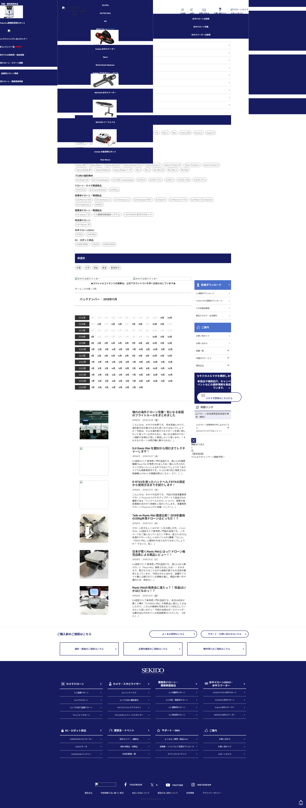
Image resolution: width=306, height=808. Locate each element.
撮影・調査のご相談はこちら (89, 648)
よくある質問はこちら (173, 634)
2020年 (82, 349)
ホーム (78, 288)
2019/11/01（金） (150, 595)
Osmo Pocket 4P (172, 165)
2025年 (82, 381)
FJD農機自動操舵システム (107, 214)
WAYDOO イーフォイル (105, 122)
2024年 (82, 374)
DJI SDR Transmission (123, 179)
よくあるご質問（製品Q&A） (177, 739)
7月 (133, 324)
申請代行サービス (203, 358)
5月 (120, 324)
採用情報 (190, 793)
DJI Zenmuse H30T (143, 199)
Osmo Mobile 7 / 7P (123, 170)
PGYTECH (81, 189)
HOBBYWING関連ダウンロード (209, 301)
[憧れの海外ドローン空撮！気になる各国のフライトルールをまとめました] (94, 437)
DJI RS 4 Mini (184, 179)
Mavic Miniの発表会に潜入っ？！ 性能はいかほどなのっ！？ (159, 589)
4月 (113, 324)
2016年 (82, 324)
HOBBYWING (82, 244)
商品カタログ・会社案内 (206, 315)
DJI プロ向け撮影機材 (129, 700)
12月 (170, 317)
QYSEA (79, 234)
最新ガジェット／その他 (87, 105)
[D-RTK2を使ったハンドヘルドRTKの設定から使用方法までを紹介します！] (94, 507)
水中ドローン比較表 (200, 19)
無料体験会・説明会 (129, 746)
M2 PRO (105, 5)
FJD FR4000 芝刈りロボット (138, 214)
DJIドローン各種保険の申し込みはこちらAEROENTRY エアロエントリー (212, 427)
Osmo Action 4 (153, 165)
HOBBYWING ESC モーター (81, 739)
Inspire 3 (211, 132)
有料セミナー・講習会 (129, 739)
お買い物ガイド (202, 336)
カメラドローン (75, 683)
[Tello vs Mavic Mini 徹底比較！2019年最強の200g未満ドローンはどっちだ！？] (94, 541)
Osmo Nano (95, 165)
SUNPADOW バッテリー (81, 754)
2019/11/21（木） (150, 523)
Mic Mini (184, 170)
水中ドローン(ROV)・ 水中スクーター (221, 684)
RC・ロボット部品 (75, 730)
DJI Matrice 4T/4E (178, 199)
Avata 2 (198, 132)
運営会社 (200, 365)
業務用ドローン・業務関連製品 (168, 684)
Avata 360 (185, 132)
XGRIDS (98, 204)
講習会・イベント (124, 730)
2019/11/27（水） (151, 456)
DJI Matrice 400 (83, 199)
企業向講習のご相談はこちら (153, 648)
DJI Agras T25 (83, 214)
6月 (127, 343)
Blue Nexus (105, 159)
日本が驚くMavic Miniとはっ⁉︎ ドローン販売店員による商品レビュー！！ (158, 553)
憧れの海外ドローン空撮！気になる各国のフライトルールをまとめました (158, 413)
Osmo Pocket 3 (211, 165)
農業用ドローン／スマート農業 (89, 67)
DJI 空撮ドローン (81, 692)
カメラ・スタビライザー (87, 75)
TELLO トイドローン (81, 715)
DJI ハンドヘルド (129, 692)
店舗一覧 (200, 351)
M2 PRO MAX (105, 13)
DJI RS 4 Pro (156, 179)
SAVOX (95, 244)
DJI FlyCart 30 (83, 224)
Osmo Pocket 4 (192, 165)
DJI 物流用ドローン (177, 715)
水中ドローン (105, 29)
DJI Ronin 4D (82, 179)
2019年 (87, 288)
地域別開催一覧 (129, 754)
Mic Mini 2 (172, 170)
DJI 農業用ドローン (177, 707)
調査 (96, 267)
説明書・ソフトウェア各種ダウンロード (177, 746)
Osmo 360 (81, 165)
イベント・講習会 (84, 97)
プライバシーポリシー (212, 793)
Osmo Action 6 (113, 165)
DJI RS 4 (170, 179)
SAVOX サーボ (81, 746)
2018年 (82, 336)
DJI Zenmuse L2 (122, 199)
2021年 (82, 355)
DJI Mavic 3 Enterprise (201, 199)
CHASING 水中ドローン (225, 700)
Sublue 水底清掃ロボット (105, 151)
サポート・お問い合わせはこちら (224, 634)
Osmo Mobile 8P (84, 170)
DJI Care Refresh (98, 189)
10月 (155, 324)
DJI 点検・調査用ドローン (177, 700)
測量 (78, 267)
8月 (140, 324)
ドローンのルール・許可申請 (88, 45)
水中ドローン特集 (200, 27)
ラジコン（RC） (83, 90)
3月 (106, 343)
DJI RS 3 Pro (200, 179)
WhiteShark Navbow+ (105, 65)
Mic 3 (138, 170)
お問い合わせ (202, 343)
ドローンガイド (224, 754)
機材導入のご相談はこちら (216, 648)
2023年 (82, 368)
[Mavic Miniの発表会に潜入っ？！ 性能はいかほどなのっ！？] (94, 613)
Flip (156, 132)
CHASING (91, 234)
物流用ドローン (83, 60)
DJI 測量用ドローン (177, 692)
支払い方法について (140, 793)
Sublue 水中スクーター (105, 49)
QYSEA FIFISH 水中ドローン (225, 692)
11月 (162, 317)
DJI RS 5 (142, 179)
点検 (87, 267)
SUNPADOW (109, 244)
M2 (105, 21)
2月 (99, 324)
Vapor (105, 57)
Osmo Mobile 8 (103, 170)
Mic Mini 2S (159, 170)
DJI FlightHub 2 (83, 204)
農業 (104, 267)
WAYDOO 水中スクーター (105, 92)
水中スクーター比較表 (201, 35)
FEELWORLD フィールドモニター (129, 715)
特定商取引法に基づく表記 (112, 793)
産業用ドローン (83, 53)
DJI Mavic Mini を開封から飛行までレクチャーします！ (158, 449)
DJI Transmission (100, 179)
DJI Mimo (114, 189)
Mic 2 (147, 170)
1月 (92, 336)
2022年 (82, 362)
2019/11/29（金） (151, 420)
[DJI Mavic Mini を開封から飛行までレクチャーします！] (94, 474)
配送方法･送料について (168, 793)
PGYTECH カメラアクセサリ (129, 707)
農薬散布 (115, 267)
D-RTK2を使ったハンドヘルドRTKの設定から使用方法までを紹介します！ (158, 483)
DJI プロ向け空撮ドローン (81, 707)
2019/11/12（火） (150, 559)
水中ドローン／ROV (84, 82)
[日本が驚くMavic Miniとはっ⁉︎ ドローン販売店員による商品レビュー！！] (94, 577)
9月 (147, 343)
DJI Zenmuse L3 (102, 199)
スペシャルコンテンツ (177, 754)
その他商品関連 (202, 308)
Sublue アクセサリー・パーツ (105, 73)
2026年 (82, 387)
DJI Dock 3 (161, 199)
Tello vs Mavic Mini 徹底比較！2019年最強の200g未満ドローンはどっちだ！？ (158, 517)
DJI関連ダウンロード (205, 293)
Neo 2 (165, 132)
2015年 (82, 317)
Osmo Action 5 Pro (133, 165)
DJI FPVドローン (81, 700)
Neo (174, 132)
